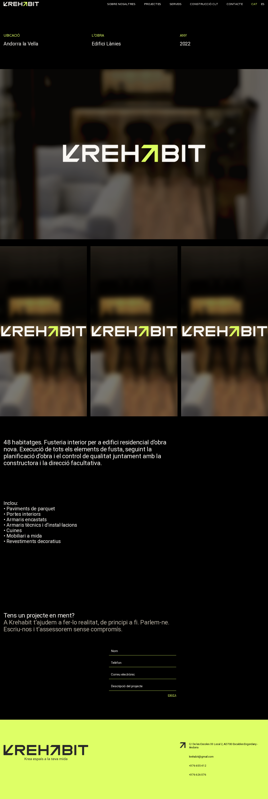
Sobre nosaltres (121, 4)
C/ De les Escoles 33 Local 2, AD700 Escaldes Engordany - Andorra (223, 745)
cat (254, 4)
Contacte (235, 4)
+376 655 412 (197, 765)
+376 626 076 (197, 774)
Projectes (152, 4)
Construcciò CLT (204, 4)
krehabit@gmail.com (201, 756)
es (262, 4)
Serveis (176, 4)
